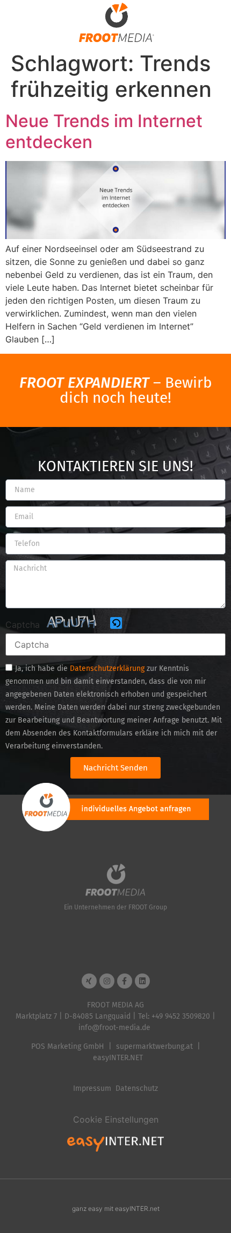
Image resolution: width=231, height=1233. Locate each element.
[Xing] (89, 981)
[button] (117, 623)
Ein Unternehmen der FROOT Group (115, 907)
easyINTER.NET (118, 1057)
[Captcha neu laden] (116, 623)
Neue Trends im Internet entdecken (104, 131)
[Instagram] (106, 981)
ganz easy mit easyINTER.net (116, 1208)
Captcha (22, 624)
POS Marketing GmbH (67, 1046)
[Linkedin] (142, 981)
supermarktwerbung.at (154, 1046)
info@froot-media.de (114, 1027)
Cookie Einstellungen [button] (115, 1119)
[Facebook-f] (124, 981)
